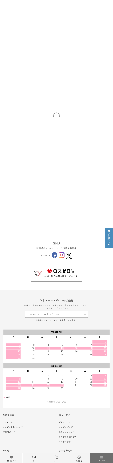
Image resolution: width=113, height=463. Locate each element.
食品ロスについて (67, 432)
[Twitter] (69, 256)
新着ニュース (65, 422)
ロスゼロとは (9, 422)
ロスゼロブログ (66, 427)
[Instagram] (61, 257)
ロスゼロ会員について (13, 427)
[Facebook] (54, 257)
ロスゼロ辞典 (65, 441)
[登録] (85, 314)
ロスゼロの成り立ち (68, 437)
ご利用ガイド (9, 432)
